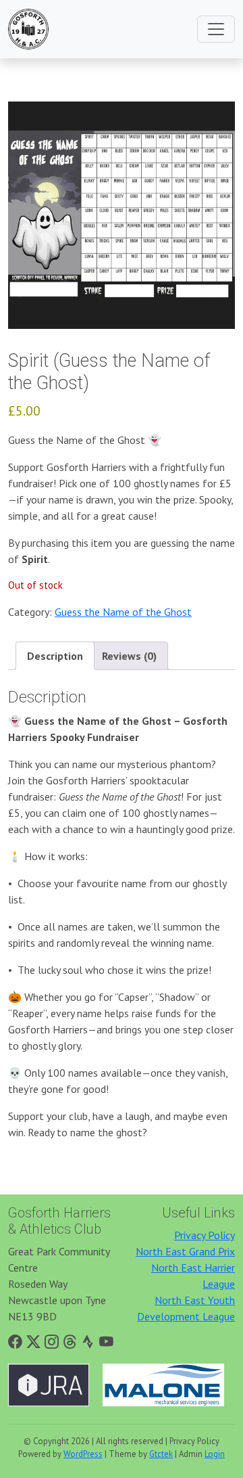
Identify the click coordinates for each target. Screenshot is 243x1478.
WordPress (83, 1454)
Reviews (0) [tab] (129, 656)
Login (215, 1454)
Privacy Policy (204, 1235)
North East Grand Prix (185, 1251)
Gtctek (161, 1454)
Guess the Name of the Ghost (123, 612)
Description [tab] (55, 656)
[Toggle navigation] (216, 29)
